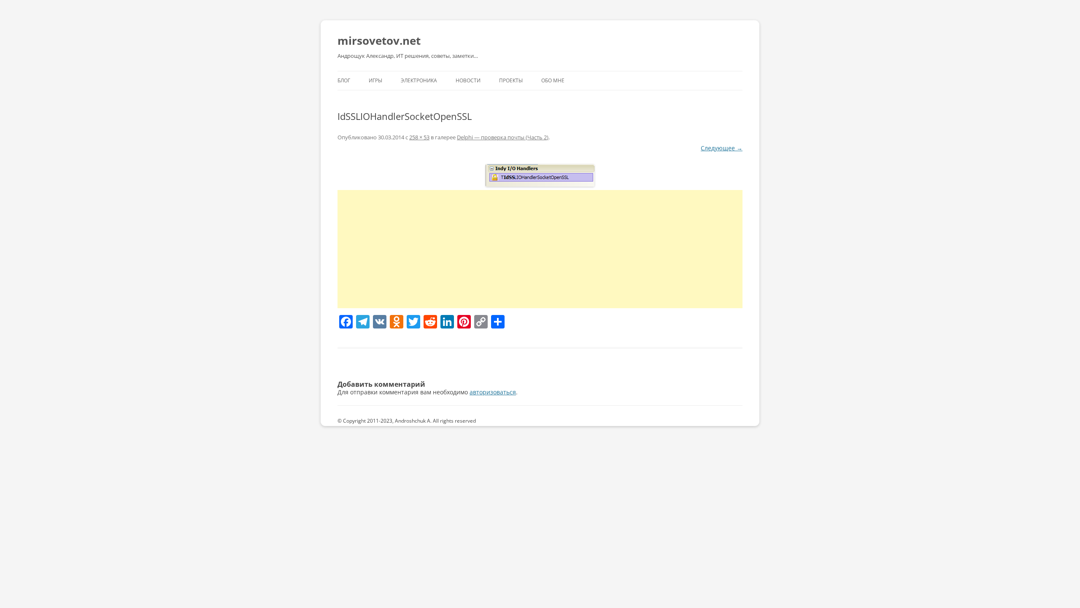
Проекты (511, 80)
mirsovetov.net (379, 40)
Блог (344, 80)
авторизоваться (493, 392)
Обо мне (552, 80)
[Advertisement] (540, 249)
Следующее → (721, 148)
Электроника (419, 80)
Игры (375, 80)
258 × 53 (419, 137)
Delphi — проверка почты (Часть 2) (502, 137)
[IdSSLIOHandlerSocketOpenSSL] (540, 175)
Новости (468, 80)
